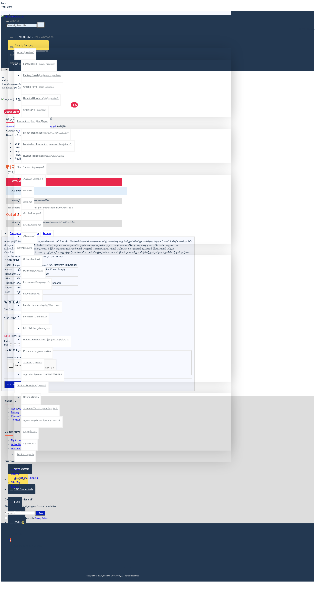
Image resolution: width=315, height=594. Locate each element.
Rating (7, 341)
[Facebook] (12, 531)
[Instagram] (12, 548)
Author (5, 80)
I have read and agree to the (28, 518)
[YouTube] (12, 556)
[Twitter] (12, 540)
